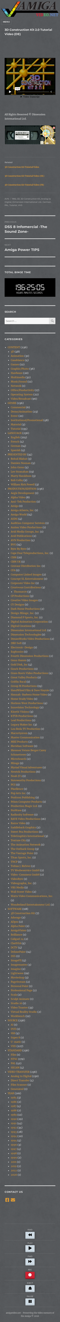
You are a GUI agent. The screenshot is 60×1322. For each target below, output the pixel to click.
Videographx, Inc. (21, 883)
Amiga (15, 505)
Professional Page (21, 990)
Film (13, 1054)
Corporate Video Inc (23, 583)
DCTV (14, 947)
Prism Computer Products (26, 801)
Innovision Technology (25, 707)
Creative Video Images (24, 600)
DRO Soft (16, 643)
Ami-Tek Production (23, 501)
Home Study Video (22, 698)
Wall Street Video (21, 891)
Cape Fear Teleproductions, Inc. (30, 553)
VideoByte (17, 878)
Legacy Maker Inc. (22, 724)
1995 (14, 1140)
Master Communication (25, 737)
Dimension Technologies (26, 634)
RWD (30, 1230)
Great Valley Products (24, 677)
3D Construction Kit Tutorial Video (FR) (24, 185)
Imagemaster (19, 964)
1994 (14, 1136)
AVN (7, 199)
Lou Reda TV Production (25, 728)
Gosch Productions (22, 668)
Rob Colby (17, 480)
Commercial (18, 407)
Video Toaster (19, 1007)
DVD (13, 1028)
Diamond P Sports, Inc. (25, 617)
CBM (13, 557)
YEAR (11, 1093)
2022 (14, 1170)
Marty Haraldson (21, 475)
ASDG (14, 518)
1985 (14, 1097)
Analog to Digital (21, 1076)
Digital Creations (21, 625)
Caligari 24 (17, 938)
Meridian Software (22, 746)
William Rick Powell (23, 484)
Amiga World (19, 514)
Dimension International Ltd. (27, 202)
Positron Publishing (23, 797)
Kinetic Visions (20, 711)
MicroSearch (18, 758)
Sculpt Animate (20, 998)
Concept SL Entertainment (27, 578)
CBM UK (16, 561)
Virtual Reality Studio (24, 1011)
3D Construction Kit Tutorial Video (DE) (24, 176)
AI (12, 1024)
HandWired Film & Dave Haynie (30, 690)
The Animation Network (25, 844)
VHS (20, 205)
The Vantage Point (22, 853)
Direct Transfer (20, 1080)
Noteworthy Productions (26, 780)
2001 (13, 1161)
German (47, 202)
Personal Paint (19, 986)
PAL (6, 205)
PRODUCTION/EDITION (22, 488)
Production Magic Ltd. (24, 806)
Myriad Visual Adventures (26, 767)
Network (16, 385)
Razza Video (18, 823)
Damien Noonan (21, 463)
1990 (14, 1118)
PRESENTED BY (17, 454)
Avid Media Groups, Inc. (25, 531)
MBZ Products (19, 741)
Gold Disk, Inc (19, 664)
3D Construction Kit (30, 199)
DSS (13, 956)
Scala (14, 994)
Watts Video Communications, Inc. (32, 896)
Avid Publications (21, 535)
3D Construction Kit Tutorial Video (22, 167)
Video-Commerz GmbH (25, 874)
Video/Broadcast (21, 398)
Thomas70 (20, 591)
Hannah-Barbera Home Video (29, 694)
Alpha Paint (18, 926)
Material (16, 424)
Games (15, 364)
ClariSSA (16, 943)
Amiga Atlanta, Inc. (22, 510)
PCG (13, 784)
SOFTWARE (15, 908)
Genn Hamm (18, 660)
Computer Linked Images (26, 574)
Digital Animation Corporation (29, 621)
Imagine (16, 968)
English (15, 437)
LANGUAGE (15, 433)
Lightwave (17, 973)
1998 (14, 1153)
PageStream (18, 981)
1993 (14, 1131)
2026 (14, 1174)
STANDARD (15, 1050)
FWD (30, 1256)
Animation (17, 355)
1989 (14, 1114)
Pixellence (17, 788)
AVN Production (20, 540)
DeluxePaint (18, 951)
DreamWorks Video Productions (30, 638)
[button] (22, 135)
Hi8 (13, 1033)
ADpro (14, 921)
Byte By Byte (18, 548)
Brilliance (16, 934)
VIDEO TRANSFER (19, 1071)
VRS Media (17, 887)
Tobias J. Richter (21, 866)
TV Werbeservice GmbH (25, 870)
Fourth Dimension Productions (30, 655)
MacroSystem (19, 733)
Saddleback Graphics (23, 827)
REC (30, 1270)
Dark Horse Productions (25, 608)
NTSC (14, 1058)
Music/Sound (19, 381)
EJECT (30, 1283)
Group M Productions (24, 685)
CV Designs (17, 604)
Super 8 (15, 1037)
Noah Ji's (16, 776)
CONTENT (14, 347)
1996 (14, 1144)
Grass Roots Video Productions (29, 673)
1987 (13, 1106)
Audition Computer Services (28, 523)
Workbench (18, 1016)
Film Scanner (19, 1084)
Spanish (16, 450)
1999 (14, 1157)
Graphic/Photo (20, 368)
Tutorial (13, 205)
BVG (13, 544)
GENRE (12, 403)
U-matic (16, 1041)
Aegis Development (22, 493)
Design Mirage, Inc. (22, 613)
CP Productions (20, 595)
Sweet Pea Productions (24, 831)
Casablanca (17, 360)
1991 (13, 1123)
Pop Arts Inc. (18, 793)
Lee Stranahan (20, 471)
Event (14, 415)
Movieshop (17, 977)
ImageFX (16, 960)
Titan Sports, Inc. (21, 857)
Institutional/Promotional (27, 420)
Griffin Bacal (18, 681)
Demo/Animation (21, 411)
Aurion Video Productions (26, 527)
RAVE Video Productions (25, 818)
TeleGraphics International (27, 836)
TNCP (14, 861)
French (15, 441)
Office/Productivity (22, 390)
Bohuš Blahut (19, 458)
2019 (14, 1166)
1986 (14, 1101)
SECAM (15, 1067)
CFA (13, 570)
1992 (14, 199)
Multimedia (18, 377)
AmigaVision (18, 930)
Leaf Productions (21, 720)
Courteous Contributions (26, 587)
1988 (14, 1110)
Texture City (18, 840)
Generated (17, 1088)
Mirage (15, 763)
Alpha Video (18, 497)
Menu (6, 22)
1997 (14, 1149)
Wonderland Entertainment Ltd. (30, 904)
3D (18, 199)
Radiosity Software (22, 814)
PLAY (30, 1243)
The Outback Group (22, 848)
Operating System (22, 394)
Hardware (17, 373)
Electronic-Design (22, 647)
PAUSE (30, 1296)
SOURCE (13, 1020)
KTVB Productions (22, 715)
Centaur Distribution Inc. (26, 565)
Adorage (16, 917)
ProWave (16, 810)
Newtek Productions (23, 771)
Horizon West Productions (27, 703)
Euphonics (17, 651)
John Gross (17, 467)
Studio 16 (16, 1003)
